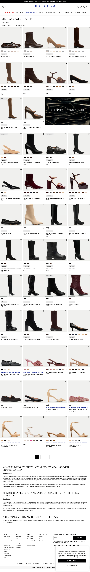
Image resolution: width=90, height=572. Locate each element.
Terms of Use (20, 563)
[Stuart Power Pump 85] (56, 38)
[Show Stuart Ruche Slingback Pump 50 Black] (2, 192)
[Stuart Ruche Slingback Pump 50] (11, 179)
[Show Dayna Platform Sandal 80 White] (51, 86)
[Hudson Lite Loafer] (56, 144)
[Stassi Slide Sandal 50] (56, 427)
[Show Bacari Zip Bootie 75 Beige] (31, 86)
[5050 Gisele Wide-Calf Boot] (79, 215)
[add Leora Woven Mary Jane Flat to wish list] (89, 381)
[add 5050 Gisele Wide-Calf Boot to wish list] (89, 205)
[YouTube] (74, 545)
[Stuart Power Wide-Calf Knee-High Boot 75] (11, 250)
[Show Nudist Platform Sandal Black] (5, 440)
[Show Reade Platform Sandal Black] (76, 192)
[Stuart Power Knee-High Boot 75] (11, 73)
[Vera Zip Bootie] (79, 285)
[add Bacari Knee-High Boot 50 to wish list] (43, 275)
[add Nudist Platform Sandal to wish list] (21, 417)
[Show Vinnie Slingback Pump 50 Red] (51, 369)
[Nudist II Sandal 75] (56, 391)
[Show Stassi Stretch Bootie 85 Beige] (28, 157)
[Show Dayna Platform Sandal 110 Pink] (60, 192)
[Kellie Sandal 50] (34, 427)
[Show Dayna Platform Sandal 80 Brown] (47, 86)
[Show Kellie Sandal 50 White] (28, 440)
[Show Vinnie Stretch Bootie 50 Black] (34, 192)
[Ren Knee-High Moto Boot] (11, 321)
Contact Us (18, 541)
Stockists (29, 543)
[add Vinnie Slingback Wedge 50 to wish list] (21, 134)
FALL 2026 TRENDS (31, 12)
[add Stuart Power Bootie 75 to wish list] (43, 205)
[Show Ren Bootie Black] (47, 263)
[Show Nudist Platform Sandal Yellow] (8, 440)
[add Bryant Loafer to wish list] (21, 28)
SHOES (41, 12)
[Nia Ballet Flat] (11, 215)
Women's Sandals (8, 541)
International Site (31, 545)
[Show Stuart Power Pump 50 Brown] (79, 334)
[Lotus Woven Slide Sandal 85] (34, 356)
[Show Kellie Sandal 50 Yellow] (25, 440)
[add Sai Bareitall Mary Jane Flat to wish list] (21, 346)
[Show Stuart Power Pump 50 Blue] (73, 334)
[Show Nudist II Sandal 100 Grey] (76, 440)
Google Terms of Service (59, 542)
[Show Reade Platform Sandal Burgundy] (70, 192)
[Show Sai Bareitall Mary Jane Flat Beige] (8, 369)
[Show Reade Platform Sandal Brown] (73, 192)
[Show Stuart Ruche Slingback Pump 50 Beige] (5, 192)
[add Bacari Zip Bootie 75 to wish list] (43, 63)
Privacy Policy (28, 563)
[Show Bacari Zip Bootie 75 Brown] (25, 86)
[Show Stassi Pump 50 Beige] (73, 86)
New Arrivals (7, 536)
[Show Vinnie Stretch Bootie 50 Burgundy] (25, 192)
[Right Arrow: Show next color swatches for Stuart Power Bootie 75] (43, 228)
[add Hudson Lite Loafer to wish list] (66, 134)
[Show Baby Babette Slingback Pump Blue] (83, 369)
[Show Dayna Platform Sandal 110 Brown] (47, 192)
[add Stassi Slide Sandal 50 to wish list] (66, 417)
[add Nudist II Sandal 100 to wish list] (89, 417)
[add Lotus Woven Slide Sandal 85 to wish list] (43, 346)
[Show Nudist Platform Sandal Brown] (2, 440)
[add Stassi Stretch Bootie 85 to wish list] (43, 134)
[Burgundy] (70, 298)
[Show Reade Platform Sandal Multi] (79, 192)
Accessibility (18, 547)
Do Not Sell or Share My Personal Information (53, 563)
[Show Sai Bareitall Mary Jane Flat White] (5, 369)
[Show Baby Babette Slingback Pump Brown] (70, 369)
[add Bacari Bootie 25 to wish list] (43, 28)
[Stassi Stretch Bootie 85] (34, 144)
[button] (14, 12)
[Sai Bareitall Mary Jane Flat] (11, 356)
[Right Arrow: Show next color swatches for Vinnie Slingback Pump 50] (66, 369)
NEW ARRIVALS (20, 12)
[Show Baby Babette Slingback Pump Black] (76, 369)
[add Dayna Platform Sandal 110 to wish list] (66, 169)
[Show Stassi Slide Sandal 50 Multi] (51, 440)
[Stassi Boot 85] (79, 250)
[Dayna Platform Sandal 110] (56, 179)
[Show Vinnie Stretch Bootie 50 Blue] (28, 192)
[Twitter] (62, 545)
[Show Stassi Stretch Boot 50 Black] (70, 157)
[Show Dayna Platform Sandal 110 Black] (57, 192)
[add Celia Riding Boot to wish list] (43, 240)
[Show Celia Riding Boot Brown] (28, 263)
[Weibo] (78, 545)
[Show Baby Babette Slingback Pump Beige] (79, 369)
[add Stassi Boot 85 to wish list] (89, 240)
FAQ (17, 538)
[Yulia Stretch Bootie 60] (56, 285)
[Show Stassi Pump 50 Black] (70, 86)
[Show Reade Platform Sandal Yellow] (86, 192)
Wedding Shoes (7, 555)
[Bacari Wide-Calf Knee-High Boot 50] (56, 215)
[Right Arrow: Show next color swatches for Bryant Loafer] (21, 51)
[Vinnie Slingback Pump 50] (56, 356)
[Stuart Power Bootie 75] (34, 215)
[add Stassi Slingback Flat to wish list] (43, 381)
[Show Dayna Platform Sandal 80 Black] (54, 86)
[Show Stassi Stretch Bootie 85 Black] (25, 157)
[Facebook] (58, 545)
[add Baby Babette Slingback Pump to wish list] (89, 346)
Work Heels (6, 553)
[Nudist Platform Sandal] (11, 427)
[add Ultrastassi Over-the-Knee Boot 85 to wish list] (21, 275)
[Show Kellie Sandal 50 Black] (37, 440)
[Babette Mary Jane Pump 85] (34, 108)
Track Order (18, 536)
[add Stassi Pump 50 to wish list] (89, 63)
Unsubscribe (18, 545)
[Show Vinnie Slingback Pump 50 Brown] (47, 369)
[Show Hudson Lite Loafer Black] (51, 157)
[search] (77, 7)
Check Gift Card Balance (32, 541)
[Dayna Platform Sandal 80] (56, 73)
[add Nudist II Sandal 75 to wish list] (66, 381)
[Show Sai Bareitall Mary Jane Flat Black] (2, 369)
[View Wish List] (80, 7)
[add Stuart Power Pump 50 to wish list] (89, 311)
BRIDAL (84, 12)
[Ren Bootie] (56, 250)
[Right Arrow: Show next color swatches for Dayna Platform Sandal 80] (66, 86)
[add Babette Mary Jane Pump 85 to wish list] (43, 98)
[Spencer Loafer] (11, 391)
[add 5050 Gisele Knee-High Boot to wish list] (89, 28)
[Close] (86, 549)
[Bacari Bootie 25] (34, 38)
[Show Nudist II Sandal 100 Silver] (73, 440)
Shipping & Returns (20, 543)
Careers (41, 538)
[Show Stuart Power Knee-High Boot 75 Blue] (8, 86)
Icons (5, 551)
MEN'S (60, 12)
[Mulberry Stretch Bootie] (34, 321)
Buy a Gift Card (30, 538)
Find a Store (30, 536)
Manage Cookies (72, 565)
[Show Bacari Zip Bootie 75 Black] (28, 86)
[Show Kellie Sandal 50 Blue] (41, 440)
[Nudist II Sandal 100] (79, 427)
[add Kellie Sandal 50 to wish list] (43, 417)
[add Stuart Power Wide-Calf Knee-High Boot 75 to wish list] (21, 240)
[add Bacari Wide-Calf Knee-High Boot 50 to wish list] (66, 205)
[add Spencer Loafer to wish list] (21, 381)
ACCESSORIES (75, 12)
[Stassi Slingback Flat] (34, 391)
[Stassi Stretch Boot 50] (79, 144)
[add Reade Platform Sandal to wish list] (89, 169)
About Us (41, 536)
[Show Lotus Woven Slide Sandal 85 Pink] (25, 369)
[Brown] (47, 334)
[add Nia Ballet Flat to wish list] (21, 205)
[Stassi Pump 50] (79, 73)
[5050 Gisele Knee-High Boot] (79, 38)
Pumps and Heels (8, 543)
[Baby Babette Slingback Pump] (79, 356)
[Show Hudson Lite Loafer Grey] (47, 157)
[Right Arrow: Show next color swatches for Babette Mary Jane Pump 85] (43, 122)
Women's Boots (7, 545)
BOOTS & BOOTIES (51, 12)
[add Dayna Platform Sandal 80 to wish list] (66, 63)
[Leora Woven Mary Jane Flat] (79, 391)
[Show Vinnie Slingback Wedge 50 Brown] (5, 157)
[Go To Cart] (86, 7)
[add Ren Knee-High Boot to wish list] (66, 311)
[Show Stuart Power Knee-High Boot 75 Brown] (2, 86)
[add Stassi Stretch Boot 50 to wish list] (89, 134)
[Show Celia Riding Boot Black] (25, 263)
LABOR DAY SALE (9, 12)
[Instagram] (54, 545)
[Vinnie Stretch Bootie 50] (34, 179)
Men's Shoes (6, 499)
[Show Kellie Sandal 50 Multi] (34, 440)
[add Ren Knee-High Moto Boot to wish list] (21, 311)
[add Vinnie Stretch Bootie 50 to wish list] (43, 169)
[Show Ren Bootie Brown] (51, 263)
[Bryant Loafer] (11, 38)
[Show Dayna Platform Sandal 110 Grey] (51, 192)
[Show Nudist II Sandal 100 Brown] (70, 440)
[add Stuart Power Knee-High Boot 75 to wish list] (21, 63)
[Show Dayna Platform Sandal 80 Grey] (63, 86)
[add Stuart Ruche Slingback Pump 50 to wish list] (21, 169)
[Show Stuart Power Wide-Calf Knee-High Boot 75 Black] (2, 263)
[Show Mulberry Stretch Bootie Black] (25, 334)
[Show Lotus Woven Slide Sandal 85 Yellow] (28, 369)
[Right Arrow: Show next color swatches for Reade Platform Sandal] (88, 192)
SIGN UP (79, 538)
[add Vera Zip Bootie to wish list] (89, 275)
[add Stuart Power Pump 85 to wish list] (66, 28)
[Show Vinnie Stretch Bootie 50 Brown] (37, 192)
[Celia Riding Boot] (34, 250)
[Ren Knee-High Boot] (56, 321)
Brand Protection (43, 541)
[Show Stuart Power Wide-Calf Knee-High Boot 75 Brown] (5, 263)
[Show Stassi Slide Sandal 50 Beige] (47, 440)
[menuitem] (9, 13)
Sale (5, 557)
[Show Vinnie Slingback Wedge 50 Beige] (2, 157)
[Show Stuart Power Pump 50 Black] (70, 334)
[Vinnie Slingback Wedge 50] (11, 144)
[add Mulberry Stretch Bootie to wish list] (43, 311)
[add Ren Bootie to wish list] (66, 240)
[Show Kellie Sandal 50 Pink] (31, 440)
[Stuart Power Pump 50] (79, 321)
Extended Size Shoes (9, 547)
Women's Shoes (7, 473)
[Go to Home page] (45, 7)
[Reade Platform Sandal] (79, 179)
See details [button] (64, 1)
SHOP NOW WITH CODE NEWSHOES (52, 1)
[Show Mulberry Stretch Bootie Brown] (28, 334)
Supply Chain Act (37, 563)
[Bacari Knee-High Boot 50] (34, 285)
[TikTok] (66, 545)
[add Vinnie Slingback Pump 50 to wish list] (66, 346)
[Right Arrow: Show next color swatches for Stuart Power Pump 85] (66, 51)
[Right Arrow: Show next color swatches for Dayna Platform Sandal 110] (66, 192)
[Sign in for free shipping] (83, 7)
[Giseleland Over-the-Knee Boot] (11, 108)
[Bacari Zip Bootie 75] (34, 73)
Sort (9, 25)
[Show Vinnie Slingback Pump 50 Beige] (54, 369)
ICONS (67, 12)
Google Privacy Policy (78, 541)
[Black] (70, 263)
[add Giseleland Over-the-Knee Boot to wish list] (21, 98)
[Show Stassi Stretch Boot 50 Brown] (73, 157)
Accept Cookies (72, 560)
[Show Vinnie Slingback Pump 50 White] (57, 369)
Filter (4, 25)
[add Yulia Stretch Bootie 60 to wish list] (66, 275)
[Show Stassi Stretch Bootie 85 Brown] (31, 157)
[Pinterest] (70, 545)
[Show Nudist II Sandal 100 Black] (79, 440)
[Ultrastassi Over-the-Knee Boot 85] (11, 285)
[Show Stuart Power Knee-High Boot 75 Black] (5, 86)
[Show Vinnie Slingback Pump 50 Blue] (60, 369)
